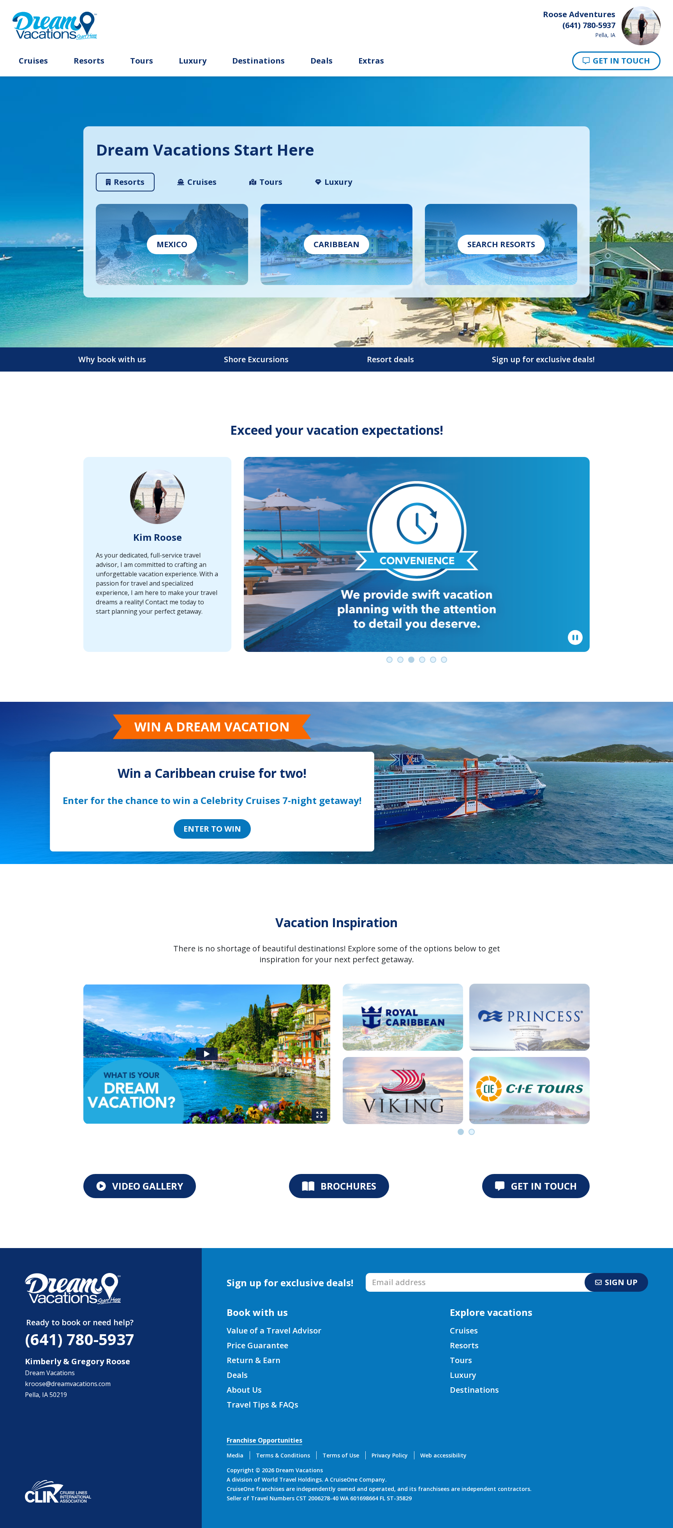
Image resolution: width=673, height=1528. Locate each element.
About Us (244, 1390)
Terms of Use (340, 1455)
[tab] (125, 182)
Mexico (172, 244)
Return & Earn (253, 1360)
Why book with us (112, 359)
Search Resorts (501, 244)
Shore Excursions (256, 359)
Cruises (33, 61)
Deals (321, 61)
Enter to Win (212, 828)
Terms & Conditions (283, 1455)
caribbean (336, 244)
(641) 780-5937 (79, 1339)
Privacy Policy (390, 1455)
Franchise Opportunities (264, 1440)
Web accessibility (443, 1455)
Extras (371, 61)
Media (235, 1455)
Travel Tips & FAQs (262, 1404)
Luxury (192, 61)
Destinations (258, 61)
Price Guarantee (257, 1345)
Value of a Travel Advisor (274, 1330)
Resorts (89, 61)
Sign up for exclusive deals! (543, 359)
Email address (386, 1275)
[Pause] (575, 637)
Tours (141, 61)
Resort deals (390, 359)
